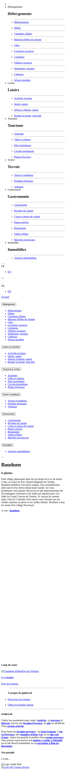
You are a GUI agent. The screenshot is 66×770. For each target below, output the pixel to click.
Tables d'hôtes (21, 234)
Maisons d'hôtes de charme (27, 39)
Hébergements (15, 6)
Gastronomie (14, 189)
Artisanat (18, 186)
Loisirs (11, 83)
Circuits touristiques (24, 151)
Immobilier (13, 242)
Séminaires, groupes (24, 68)
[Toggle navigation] (2, 278)
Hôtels (17, 28)
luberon (5, 723)
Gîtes (16, 45)
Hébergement (9, 304)
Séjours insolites (22, 80)
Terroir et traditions (23, 175)
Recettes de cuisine (23, 210)
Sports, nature (21, 104)
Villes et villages (22, 139)
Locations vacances (24, 51)
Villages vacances (23, 62)
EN (9, 271)
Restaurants (20, 228)
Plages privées (21, 222)
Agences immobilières (25, 258)
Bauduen (15, 510)
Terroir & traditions (11, 394)
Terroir (11, 159)
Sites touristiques (22, 145)
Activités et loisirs (23, 98)
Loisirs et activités (11, 347)
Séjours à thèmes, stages (26, 110)
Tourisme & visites (11, 369)
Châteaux (19, 74)
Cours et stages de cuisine (27, 216)
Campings (19, 57)
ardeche (42, 720)
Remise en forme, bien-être (27, 115)
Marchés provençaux (24, 239)
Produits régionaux (23, 181)
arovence (55, 720)
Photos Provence (22, 157)
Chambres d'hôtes (23, 33)
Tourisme (12, 118)
